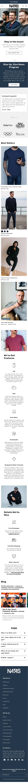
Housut (5, 698)
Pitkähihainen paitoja (8, 688)
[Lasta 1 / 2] (13, 60)
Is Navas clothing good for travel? (10, 645)
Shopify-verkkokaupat (20, 779)
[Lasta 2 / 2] (15, 60)
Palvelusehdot (6, 743)
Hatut (4, 704)
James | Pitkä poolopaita (7, 322)
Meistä (4, 717)
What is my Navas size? (8, 633)
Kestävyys (5, 723)
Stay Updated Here (14, 53)
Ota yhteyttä (6, 739)
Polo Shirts (5, 695)
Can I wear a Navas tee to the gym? (11, 638)
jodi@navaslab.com (14, 534)
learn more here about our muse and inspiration (15, 573)
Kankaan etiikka (7, 720)
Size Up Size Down (8, 730)
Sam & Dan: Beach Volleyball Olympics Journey (13, 610)
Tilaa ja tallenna (7, 726)
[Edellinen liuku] (10, 60)
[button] (1, 6)
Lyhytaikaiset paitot (8, 691)
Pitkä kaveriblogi (7, 733)
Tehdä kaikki (6, 682)
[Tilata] (25, 774)
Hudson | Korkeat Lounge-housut (9, 278)
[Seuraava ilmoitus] (26, 1)
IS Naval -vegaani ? (7, 658)
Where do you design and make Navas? (9, 652)
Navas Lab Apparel (11, 779)
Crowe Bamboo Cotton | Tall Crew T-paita (11, 186)
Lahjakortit (6, 708)
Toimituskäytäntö (7, 736)
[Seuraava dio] (17, 60)
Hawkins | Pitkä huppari (7, 233)
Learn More (14, 85)
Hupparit (5, 685)
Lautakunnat (6, 701)
